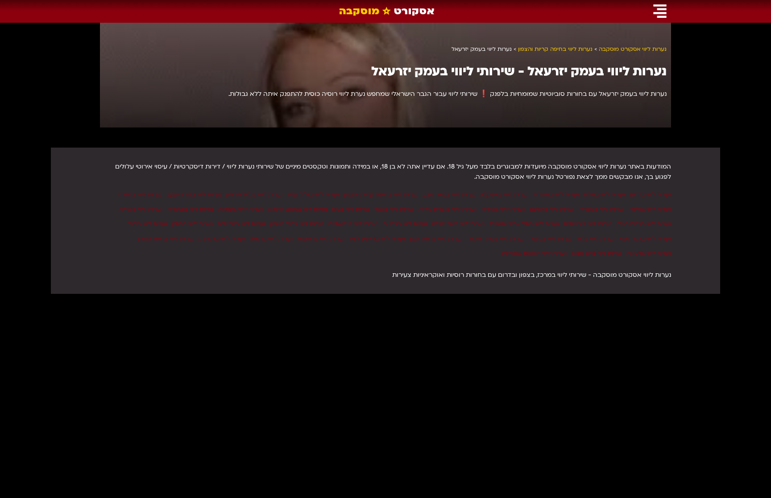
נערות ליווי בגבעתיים (353, 223)
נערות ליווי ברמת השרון (165, 238)
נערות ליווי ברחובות (320, 238)
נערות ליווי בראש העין (436, 238)
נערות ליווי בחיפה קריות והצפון (381, 194)
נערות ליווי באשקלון (504, 194)
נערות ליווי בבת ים (405, 223)
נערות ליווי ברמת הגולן (644, 223)
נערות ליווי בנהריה (503, 209)
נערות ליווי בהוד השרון (297, 223)
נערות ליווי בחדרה (140, 194)
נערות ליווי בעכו (351, 209)
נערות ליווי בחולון (192, 223)
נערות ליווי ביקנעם (551, 209)
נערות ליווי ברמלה (271, 238)
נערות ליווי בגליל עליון (313, 194)
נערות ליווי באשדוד (556, 194)
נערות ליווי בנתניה (550, 238)
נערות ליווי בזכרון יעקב (194, 194)
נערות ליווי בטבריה (601, 209)
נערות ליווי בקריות (140, 209)
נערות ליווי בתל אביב (596, 253)
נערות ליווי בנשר (394, 209)
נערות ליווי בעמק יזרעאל (297, 209)
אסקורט (387, 11)
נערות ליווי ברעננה (648, 253)
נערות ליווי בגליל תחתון (254, 194)
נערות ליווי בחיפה (650, 209)
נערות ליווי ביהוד (147, 223)
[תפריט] (660, 11)
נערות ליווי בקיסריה (190, 209)
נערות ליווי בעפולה (240, 209)
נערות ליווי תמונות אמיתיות (534, 253)
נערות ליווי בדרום (650, 194)
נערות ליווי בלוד (595, 238)
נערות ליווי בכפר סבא (645, 238)
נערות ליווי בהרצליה (241, 223)
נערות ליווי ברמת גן (222, 238)
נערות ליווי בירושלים (588, 223)
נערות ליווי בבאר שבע (449, 194)
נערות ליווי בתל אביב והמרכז (524, 223)
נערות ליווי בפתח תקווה (495, 238)
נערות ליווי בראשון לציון (377, 238)
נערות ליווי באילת (604, 194)
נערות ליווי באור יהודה (458, 223)
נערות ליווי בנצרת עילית (448, 209)
